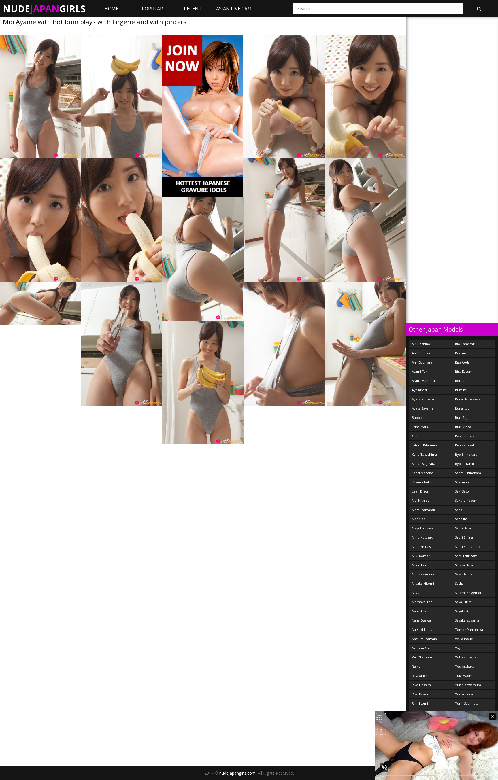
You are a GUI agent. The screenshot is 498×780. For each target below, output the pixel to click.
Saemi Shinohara (468, 473)
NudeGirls (44, 8)
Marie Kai (419, 519)
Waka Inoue (464, 639)
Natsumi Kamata (424, 639)
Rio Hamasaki (465, 344)
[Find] (479, 8)
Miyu (415, 592)
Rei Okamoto (422, 657)
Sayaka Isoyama (467, 620)
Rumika (461, 390)
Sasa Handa (463, 574)
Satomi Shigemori (468, 592)
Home (111, 8)
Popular (152, 8)
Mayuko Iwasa (422, 528)
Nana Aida (419, 611)
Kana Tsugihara (423, 463)
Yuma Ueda (464, 694)
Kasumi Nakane (423, 482)
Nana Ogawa (421, 620)
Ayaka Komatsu (423, 399)
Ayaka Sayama (422, 408)
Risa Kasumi (464, 371)
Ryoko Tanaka (465, 463)
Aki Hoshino (421, 344)
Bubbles (418, 417)
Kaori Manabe (422, 473)
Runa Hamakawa (467, 399)
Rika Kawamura (423, 694)
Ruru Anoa (463, 427)
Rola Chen (463, 380)
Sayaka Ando (464, 611)
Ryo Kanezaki (465, 445)
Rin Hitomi (420, 703)
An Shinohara (422, 353)
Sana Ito (461, 519)
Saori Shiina (464, 537)
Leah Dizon (420, 491)
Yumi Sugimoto (467, 703)
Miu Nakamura (423, 574)
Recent (193, 8)
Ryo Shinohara (466, 454)
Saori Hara (463, 528)
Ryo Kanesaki (465, 436)
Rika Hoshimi (422, 685)
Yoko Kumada (465, 657)
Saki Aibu (462, 482)
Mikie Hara (420, 565)
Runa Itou (462, 408)
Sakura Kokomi (466, 500)
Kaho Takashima (424, 454)
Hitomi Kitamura (424, 445)
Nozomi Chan (422, 648)
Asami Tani (420, 371)
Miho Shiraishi (422, 546)
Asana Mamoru (423, 380)
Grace (416, 436)
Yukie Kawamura (468, 685)
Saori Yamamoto (468, 546)
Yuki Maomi (464, 675)
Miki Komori (421, 556)
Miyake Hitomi (423, 583)
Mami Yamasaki (424, 510)
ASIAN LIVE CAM (234, 8)
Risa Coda (462, 362)
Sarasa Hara (464, 565)
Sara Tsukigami (466, 556)
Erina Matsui (421, 427)
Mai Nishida (420, 500)
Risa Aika (461, 353)
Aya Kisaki (419, 390)
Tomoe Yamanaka (469, 629)
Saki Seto (462, 491)
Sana (458, 510)
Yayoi (459, 648)
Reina (416, 666)
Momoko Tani (422, 602)
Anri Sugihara (422, 362)
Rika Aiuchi (420, 675)
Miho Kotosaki (422, 537)
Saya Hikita (463, 602)
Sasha (459, 583)
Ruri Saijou (463, 417)
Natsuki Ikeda (422, 629)
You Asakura (464, 666)
